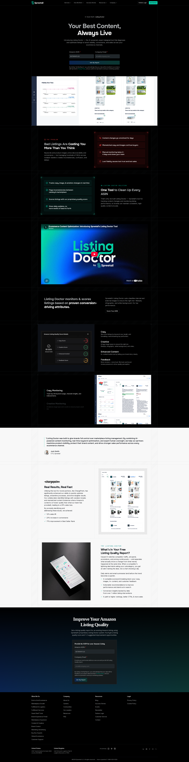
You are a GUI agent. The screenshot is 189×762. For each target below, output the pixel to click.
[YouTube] (146, 749)
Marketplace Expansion (39, 720)
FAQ (64, 716)
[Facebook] (149, 749)
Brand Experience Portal (39, 716)
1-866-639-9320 (112, 759)
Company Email (101, 52)
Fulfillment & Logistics (38, 707)
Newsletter (98, 710)
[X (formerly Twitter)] (156, 749)
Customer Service (101, 716)
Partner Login (99, 713)
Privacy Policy (81, 69)
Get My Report (94, 63)
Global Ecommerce (38, 736)
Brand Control (36, 726)
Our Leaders (67, 710)
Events (97, 707)
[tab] (66, 393)
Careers (66, 703)
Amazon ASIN (75, 52)
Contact (97, 720)
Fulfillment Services (38, 710)
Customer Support (37, 739)
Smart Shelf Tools (37, 713)
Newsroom (66, 713)
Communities (67, 707)
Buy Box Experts (37, 733)
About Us (66, 700)
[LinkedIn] (143, 749)
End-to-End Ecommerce (39, 700)
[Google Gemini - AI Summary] (111, 748)
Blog (96, 700)
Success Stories (100, 703)
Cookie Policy (131, 703)
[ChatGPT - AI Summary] (108, 748)
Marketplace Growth (38, 703)
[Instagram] (152, 749)
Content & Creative (38, 723)
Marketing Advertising (39, 729)
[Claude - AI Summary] (115, 748)
